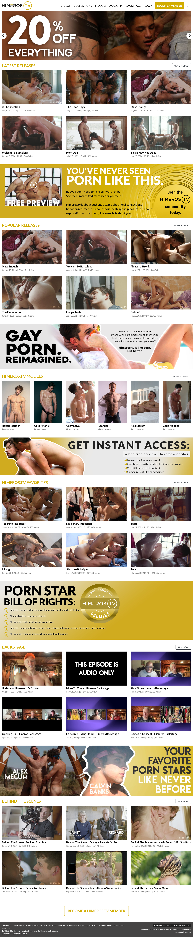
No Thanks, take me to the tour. (96, 62)
